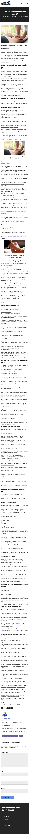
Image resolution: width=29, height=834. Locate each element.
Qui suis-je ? (7, 819)
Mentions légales (8, 825)
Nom (2, 771)
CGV (5, 822)
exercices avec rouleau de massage (13, 236)
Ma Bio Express (7, 829)
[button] (21, 3)
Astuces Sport (17, 18)
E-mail (3, 780)
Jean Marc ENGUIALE (7, 718)
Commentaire (5, 752)
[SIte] (22, 736)
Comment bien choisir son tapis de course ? (12, 139)
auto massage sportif (20, 358)
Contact (6, 816)
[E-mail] (20, 736)
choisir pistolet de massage (22, 604)
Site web (3, 788)
